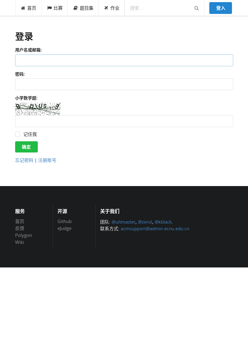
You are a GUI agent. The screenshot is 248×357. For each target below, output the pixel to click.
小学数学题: (26, 98)
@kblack (163, 222)
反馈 (19, 228)
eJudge (64, 228)
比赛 (58, 8)
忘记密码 (24, 160)
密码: (20, 74)
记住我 (30, 134)
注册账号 (47, 160)
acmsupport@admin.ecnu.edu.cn (155, 228)
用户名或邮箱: (28, 50)
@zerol (145, 222)
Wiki (19, 242)
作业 (114, 8)
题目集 (86, 8)
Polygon (23, 235)
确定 (26, 147)
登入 (220, 8)
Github (64, 221)
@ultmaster (123, 222)
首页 (31, 8)
